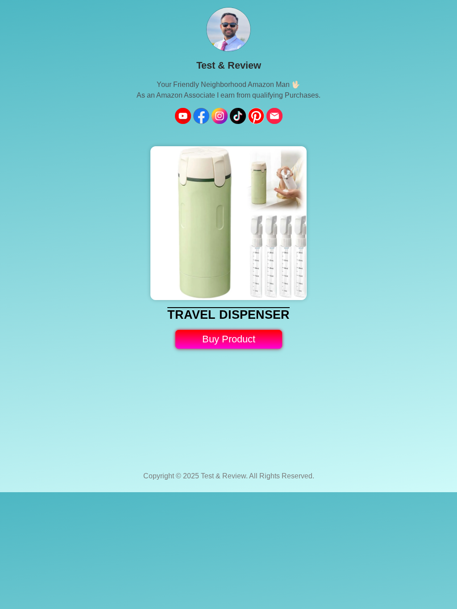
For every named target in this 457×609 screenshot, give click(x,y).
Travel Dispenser (228, 314)
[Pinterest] (256, 116)
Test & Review (228, 65)
